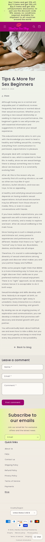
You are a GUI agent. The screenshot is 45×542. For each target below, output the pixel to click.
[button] (4, 26)
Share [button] (6, 96)
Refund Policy (11, 470)
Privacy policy (32, 533)
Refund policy (20, 533)
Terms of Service (12, 481)
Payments (9, 486)
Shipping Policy (11, 465)
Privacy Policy (11, 476)
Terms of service (17, 536)
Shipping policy (31, 536)
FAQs (7, 454)
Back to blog (24, 347)
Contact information (23, 540)
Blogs (7, 492)
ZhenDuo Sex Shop (21, 530)
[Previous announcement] (4, 10)
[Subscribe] (37, 437)
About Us (9, 449)
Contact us (10, 459)
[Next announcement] (40, 10)
